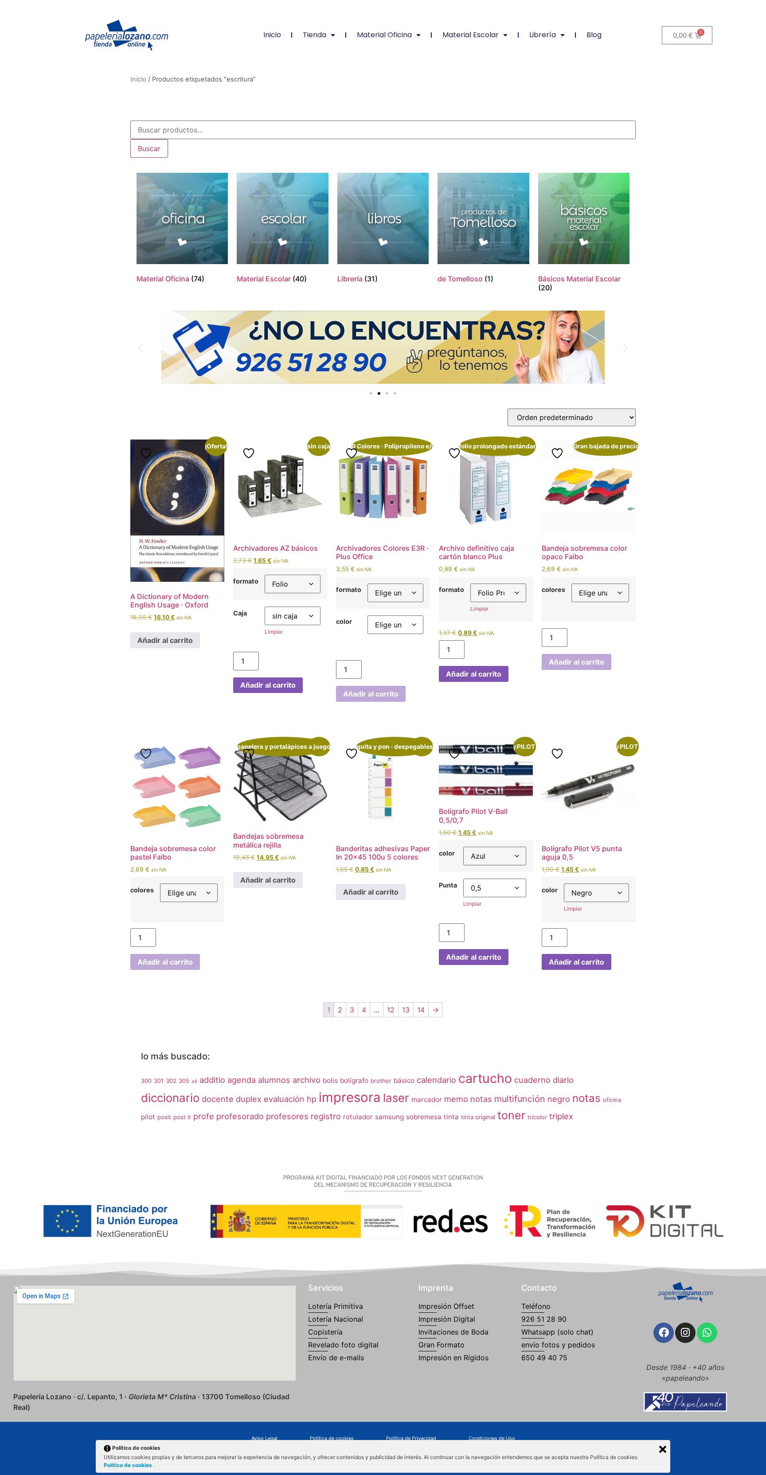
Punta (448, 885)
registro (326, 1116)
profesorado (240, 1116)
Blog (594, 35)
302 (171, 1080)
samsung (389, 1117)
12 (391, 1009)
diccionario (170, 1098)
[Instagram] (685, 1333)
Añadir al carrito (165, 640)
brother (381, 1080)
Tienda (314, 35)
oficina (612, 1099)
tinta (451, 1117)
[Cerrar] (662, 1449)
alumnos (274, 1080)
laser (396, 1098)
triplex (561, 1116)
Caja (240, 613)
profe (203, 1116)
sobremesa (424, 1117)
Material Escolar (470, 35)
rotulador (358, 1117)
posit (164, 1117)
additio (212, 1080)
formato (245, 581)
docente (218, 1099)
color (344, 622)
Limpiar (274, 631)
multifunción (519, 1099)
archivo (306, 1080)
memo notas (468, 1099)
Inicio (272, 35)
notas (586, 1098)
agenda (241, 1080)
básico (404, 1080)
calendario (436, 1080)
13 (406, 1009)
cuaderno (532, 1080)
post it (182, 1117)
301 (159, 1080)
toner (511, 1115)
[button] (140, 348)
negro (558, 1099)
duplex (249, 1099)
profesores (287, 1116)
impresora (350, 1097)
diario (563, 1080)
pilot (148, 1117)
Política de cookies (128, 1465)
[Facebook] (663, 1333)
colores (553, 590)
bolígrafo (354, 1080)
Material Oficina (384, 35)
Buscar (149, 148)
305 (184, 1080)
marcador (426, 1099)
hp (312, 1099)
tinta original (478, 1117)
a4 (194, 1081)
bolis (330, 1080)
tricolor (537, 1117)
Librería (542, 35)
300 (146, 1080)
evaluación (284, 1099)
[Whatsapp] (707, 1333)
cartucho (485, 1078)
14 (421, 1009)
